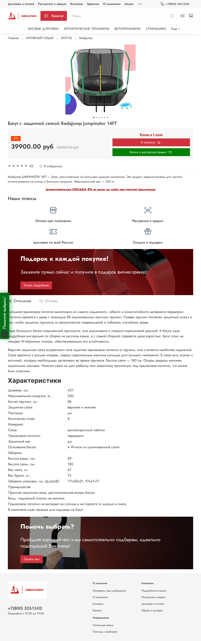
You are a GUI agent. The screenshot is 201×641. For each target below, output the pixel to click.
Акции (128, 4)
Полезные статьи (103, 625)
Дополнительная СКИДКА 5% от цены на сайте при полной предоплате (100, 189)
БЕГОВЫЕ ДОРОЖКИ (43, 28)
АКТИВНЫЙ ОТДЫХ (40, 38)
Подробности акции (154, 591)
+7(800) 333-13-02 (177, 4)
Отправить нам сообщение (109, 591)
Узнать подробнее (36, 285)
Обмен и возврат (152, 610)
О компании (112, 4)
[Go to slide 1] (93, 117)
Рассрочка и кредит (52, 4)
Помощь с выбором (105, 632)
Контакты (76, 4)
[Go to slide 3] (99, 117)
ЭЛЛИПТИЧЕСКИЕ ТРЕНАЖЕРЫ (86, 28)
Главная (13, 38)
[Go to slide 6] (107, 117)
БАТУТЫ (66, 38)
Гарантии (93, 4)
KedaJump (85, 38)
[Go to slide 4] (101, 117)
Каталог (58, 15)
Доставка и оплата (21, 4)
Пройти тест (31, 559)
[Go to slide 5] (104, 117)
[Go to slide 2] (96, 117)
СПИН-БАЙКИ (156, 28)
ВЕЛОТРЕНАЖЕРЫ (127, 28)
